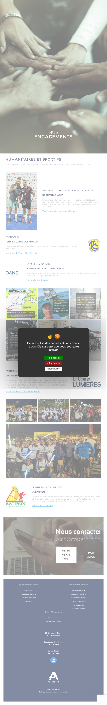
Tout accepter (54, 358)
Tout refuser (54, 363)
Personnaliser (53, 369)
